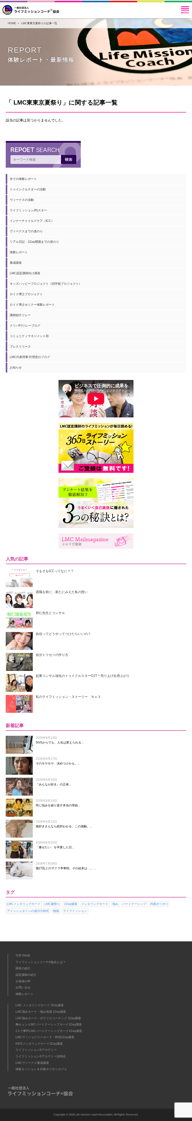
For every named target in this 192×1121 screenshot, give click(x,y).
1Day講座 (70, 904)
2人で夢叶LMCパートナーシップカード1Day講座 (49, 1031)
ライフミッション (75, 911)
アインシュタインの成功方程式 (28, 911)
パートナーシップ (134, 904)
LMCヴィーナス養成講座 (32, 1063)
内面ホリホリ (159, 904)
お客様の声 (23, 981)
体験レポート (19, 252)
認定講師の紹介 (26, 975)
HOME (12, 23)
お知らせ (16, 367)
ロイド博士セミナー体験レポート (32, 304)
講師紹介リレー (20, 315)
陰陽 (56, 911)
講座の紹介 (23, 968)
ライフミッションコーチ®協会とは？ (41, 962)
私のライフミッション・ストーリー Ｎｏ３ (68, 697)
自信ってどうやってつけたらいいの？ (63, 634)
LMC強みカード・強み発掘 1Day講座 (41, 1011)
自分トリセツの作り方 (52, 655)
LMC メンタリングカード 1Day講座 (40, 1005)
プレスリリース (20, 346)
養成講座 (16, 262)
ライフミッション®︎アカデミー (36, 1050)
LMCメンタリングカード (23, 904)
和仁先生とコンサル (50, 613)
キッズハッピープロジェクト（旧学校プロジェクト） (46, 283)
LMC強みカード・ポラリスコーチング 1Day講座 (48, 1018)
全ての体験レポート (23, 179)
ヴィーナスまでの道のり (26, 231)
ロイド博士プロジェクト (26, 294)
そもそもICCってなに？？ (55, 571)
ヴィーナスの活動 (22, 200)
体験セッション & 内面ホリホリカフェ (41, 1069)
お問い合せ (23, 987)
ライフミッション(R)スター (28, 210)
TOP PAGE (23, 955)
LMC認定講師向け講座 (25, 273)
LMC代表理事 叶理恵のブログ (30, 357)
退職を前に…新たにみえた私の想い (62, 592)
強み (115, 904)
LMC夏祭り (52, 904)
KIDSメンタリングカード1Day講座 (39, 1043)
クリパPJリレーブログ (25, 325)
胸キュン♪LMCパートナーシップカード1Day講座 (49, 1024)
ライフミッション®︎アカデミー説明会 (41, 1056)
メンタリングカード (94, 904)
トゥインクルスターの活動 (28, 189)
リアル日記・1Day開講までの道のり (34, 242)
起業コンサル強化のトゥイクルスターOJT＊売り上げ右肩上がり (83, 676)
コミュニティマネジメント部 (29, 336)
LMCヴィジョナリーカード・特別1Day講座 (45, 1037)
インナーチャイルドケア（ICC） (32, 221)
